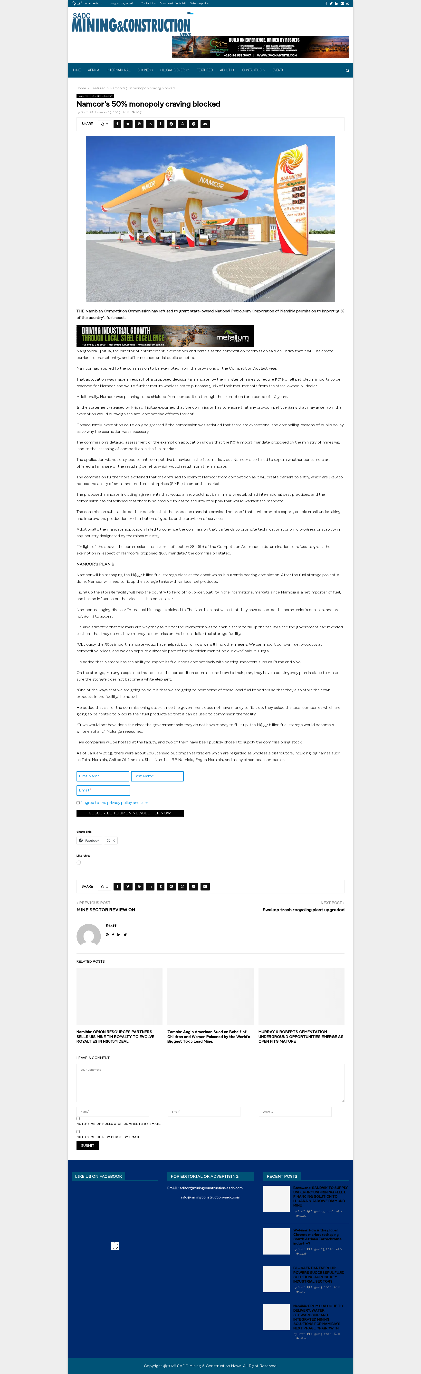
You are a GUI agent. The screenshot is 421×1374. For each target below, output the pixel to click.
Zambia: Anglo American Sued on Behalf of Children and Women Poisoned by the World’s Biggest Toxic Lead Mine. (208, 1037)
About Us (227, 70)
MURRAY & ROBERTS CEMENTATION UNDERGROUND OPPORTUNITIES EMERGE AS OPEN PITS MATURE (301, 1037)
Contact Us (148, 3)
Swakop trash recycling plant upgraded (303, 910)
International (119, 70)
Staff (84, 112)
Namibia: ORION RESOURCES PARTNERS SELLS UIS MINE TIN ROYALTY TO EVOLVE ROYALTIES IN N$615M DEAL (115, 1037)
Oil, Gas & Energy (174, 70)
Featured (205, 70)
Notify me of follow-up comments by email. (119, 1124)
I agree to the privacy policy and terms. (116, 803)
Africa (93, 70)
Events (278, 70)
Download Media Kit (173, 3)
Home (76, 70)
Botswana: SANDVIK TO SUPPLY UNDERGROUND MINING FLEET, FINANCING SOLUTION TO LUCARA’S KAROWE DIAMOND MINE (320, 1197)
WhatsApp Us (199, 3)
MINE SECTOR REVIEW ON (106, 910)
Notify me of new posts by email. (109, 1137)
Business (145, 70)
